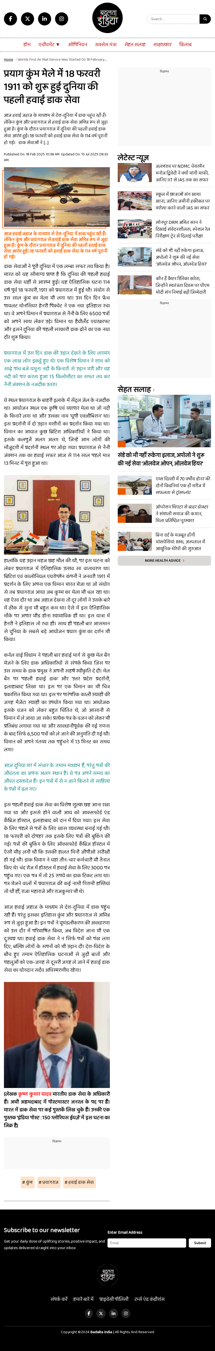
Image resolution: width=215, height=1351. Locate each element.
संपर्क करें (59, 1299)
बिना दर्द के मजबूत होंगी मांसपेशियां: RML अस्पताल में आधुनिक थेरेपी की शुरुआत (180, 542)
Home (8, 59)
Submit (200, 1243)
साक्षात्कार (162, 45)
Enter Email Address (125, 1232)
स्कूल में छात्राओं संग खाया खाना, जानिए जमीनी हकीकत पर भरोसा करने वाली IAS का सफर (183, 201)
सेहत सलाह (135, 45)
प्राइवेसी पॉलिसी (114, 1299)
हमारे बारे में (83, 1299)
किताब (185, 45)
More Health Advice (163, 561)
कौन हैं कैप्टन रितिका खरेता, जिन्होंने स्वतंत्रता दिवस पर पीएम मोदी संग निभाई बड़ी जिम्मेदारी (182, 285)
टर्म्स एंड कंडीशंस (150, 1299)
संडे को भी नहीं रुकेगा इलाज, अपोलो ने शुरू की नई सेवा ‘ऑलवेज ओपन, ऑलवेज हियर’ (181, 257)
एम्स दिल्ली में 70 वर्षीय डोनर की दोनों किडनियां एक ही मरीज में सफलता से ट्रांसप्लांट (183, 486)
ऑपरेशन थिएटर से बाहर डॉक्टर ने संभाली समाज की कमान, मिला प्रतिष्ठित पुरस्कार (182, 514)
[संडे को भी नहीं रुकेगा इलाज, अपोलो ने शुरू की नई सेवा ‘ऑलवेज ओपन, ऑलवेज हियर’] (135, 256)
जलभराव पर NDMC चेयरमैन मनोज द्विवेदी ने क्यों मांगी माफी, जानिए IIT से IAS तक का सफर (182, 173)
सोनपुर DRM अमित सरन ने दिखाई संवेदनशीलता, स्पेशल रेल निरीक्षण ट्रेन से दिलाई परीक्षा (183, 229)
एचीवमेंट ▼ (49, 45)
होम (27, 45)
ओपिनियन (77, 45)
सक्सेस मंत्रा (106, 45)
